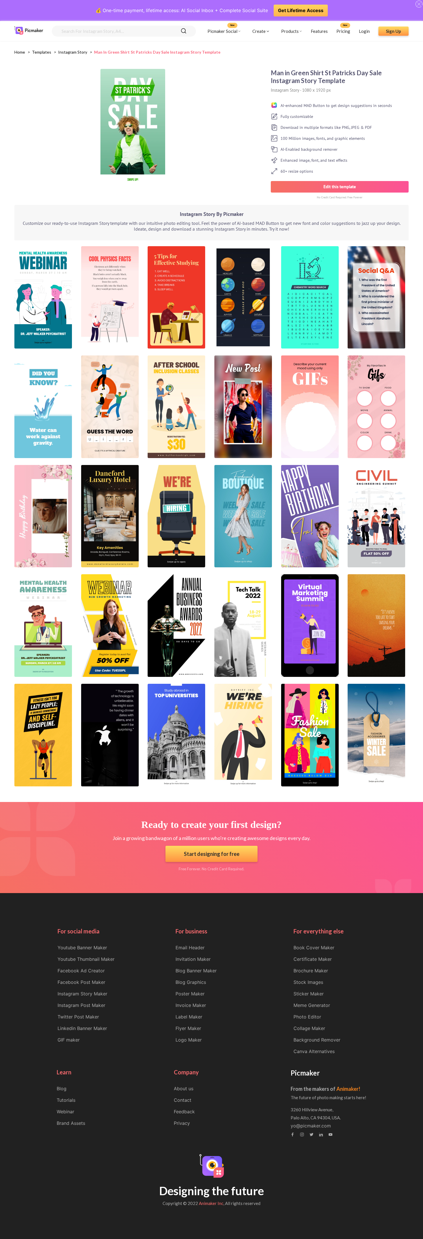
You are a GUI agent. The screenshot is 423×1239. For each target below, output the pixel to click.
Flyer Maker (188, 1028)
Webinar (65, 1111)
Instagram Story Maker (82, 994)
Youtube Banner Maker (82, 947)
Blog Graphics (191, 982)
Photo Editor (307, 1017)
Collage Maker (309, 1028)
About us (183, 1088)
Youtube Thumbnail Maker (86, 959)
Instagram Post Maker (81, 1005)
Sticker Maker (309, 994)
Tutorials (66, 1100)
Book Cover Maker (314, 947)
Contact (182, 1100)
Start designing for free (211, 854)
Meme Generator (312, 1005)
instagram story (72, 52)
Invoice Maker (191, 1005)
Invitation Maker (193, 959)
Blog (61, 1088)
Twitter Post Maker (78, 1017)
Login (364, 30)
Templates (41, 52)
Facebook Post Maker (81, 982)
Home (19, 52)
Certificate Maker (313, 959)
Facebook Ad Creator (81, 971)
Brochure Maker (311, 971)
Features (319, 30)
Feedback (184, 1111)
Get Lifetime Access (300, 10)
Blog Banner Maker (196, 971)
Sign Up (393, 30)
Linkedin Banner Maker (82, 1028)
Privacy (182, 1123)
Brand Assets (71, 1123)
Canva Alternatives (314, 1051)
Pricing (343, 30)
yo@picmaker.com (311, 1126)
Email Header (190, 947)
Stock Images (308, 982)
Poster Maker (190, 994)
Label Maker (189, 1017)
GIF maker (69, 1040)
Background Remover (317, 1040)
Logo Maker (189, 1040)
